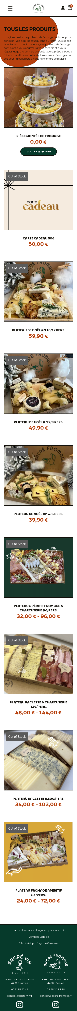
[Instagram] (20, 1005)
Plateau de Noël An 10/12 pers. (38, 330)
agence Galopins (48, 943)
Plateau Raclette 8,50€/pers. (38, 798)
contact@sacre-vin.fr (19, 995)
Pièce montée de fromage (38, 136)
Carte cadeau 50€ (38, 238)
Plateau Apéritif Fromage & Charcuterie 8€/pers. (38, 608)
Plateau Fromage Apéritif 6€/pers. (38, 892)
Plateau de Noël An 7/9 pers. (38, 422)
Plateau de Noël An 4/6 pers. (38, 514)
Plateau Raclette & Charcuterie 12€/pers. (38, 704)
